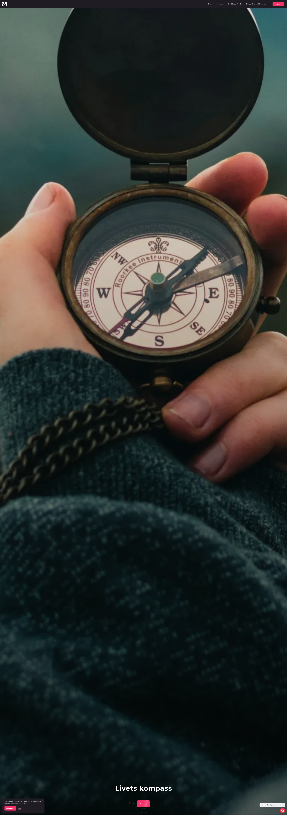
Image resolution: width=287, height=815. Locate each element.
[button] (143, 803)
